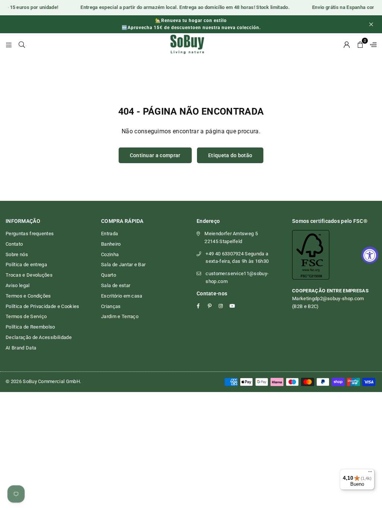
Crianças (111, 306)
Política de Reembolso (30, 327)
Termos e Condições (28, 296)
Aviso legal (18, 285)
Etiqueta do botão (230, 155)
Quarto (108, 275)
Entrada (109, 233)
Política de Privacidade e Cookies (42, 306)
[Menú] (370, 473)
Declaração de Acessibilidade (39, 337)
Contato (14, 244)
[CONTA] (346, 44)
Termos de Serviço (26, 316)
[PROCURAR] (21, 44)
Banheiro (111, 244)
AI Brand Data (21, 348)
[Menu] (8, 44)
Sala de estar (115, 285)
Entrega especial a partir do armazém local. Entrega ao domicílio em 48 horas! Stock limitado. (182, 7)
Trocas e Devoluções (29, 275)
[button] (360, 44)
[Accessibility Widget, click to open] (369, 255)
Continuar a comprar (155, 155)
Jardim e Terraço (119, 316)
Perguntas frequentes (30, 233)
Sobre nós (17, 254)
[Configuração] (371, 44)
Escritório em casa (122, 296)
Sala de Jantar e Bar (123, 264)
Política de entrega (26, 264)
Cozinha (110, 254)
